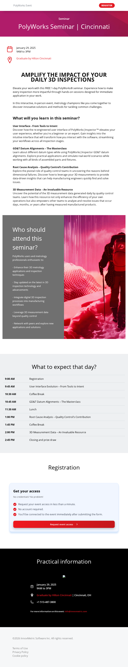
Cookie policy (20, 655)
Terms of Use (20, 648)
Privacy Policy (20, 652)
